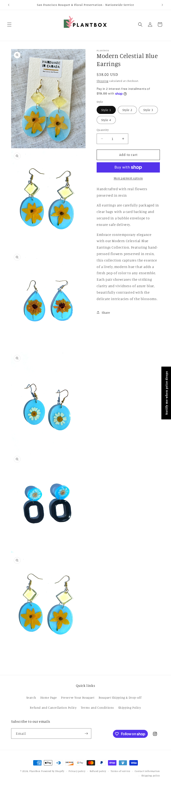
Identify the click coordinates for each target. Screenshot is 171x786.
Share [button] (106, 312)
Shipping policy (150, 775)
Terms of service (120, 771)
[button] (9, 24)
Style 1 (106, 110)
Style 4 (106, 120)
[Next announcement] (162, 5)
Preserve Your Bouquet (78, 697)
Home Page (48, 697)
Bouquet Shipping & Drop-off (120, 697)
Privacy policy (77, 771)
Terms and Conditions (97, 707)
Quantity (103, 130)
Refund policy (98, 771)
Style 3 (148, 110)
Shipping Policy (129, 707)
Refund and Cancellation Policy (53, 707)
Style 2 (127, 110)
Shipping (102, 80)
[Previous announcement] (9, 5)
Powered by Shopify (52, 771)
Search (31, 697)
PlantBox (35, 771)
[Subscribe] (86, 733)
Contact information (147, 771)
